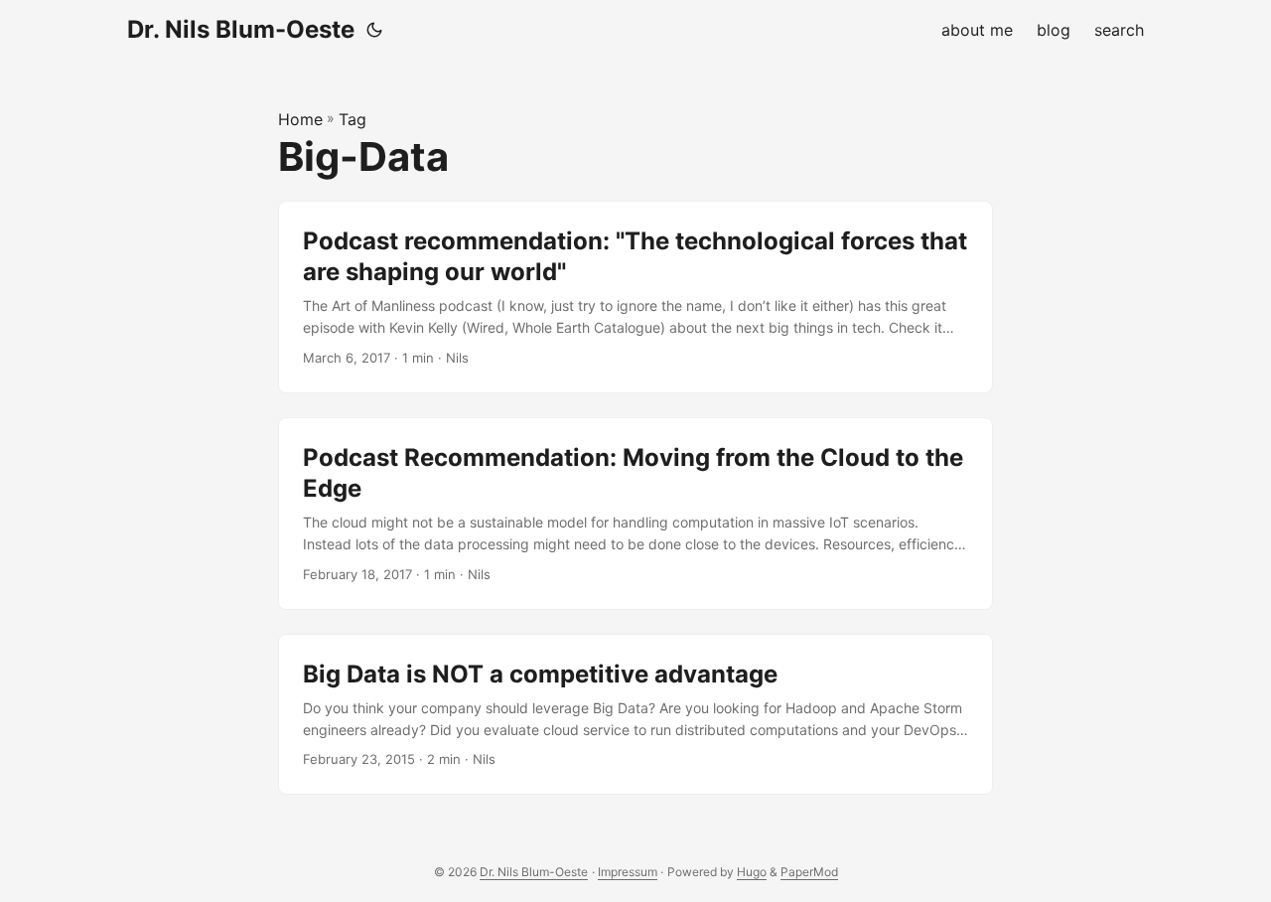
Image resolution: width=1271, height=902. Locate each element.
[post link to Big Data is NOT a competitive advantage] (635, 715)
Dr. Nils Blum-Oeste (240, 29)
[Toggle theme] (374, 30)
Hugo (752, 871)
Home (300, 119)
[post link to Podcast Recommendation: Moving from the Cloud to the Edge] (635, 513)
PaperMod (809, 871)
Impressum (627, 871)
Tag (352, 119)
